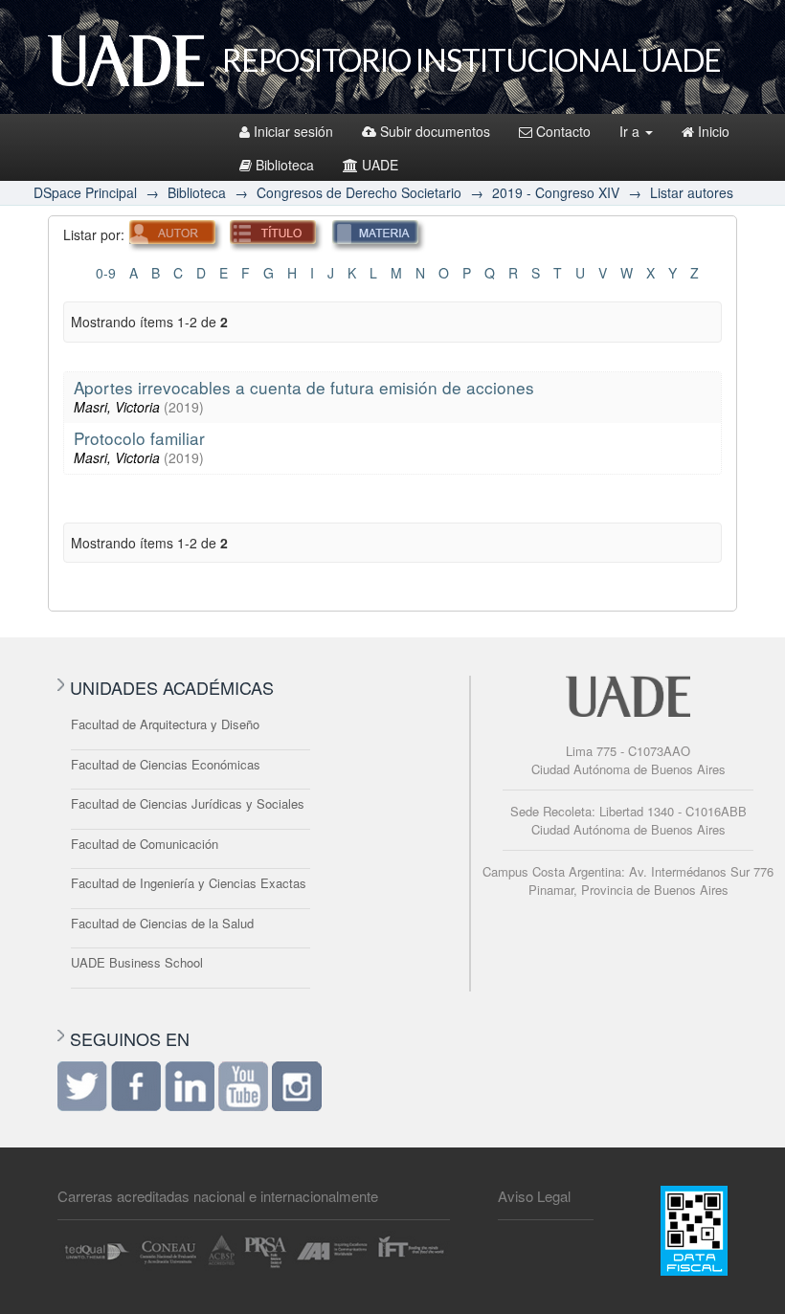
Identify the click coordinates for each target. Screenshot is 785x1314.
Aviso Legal (534, 1196)
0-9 (106, 272)
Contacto (563, 131)
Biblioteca (285, 164)
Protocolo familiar (139, 438)
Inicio (713, 131)
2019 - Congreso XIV (555, 192)
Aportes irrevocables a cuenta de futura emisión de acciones (304, 387)
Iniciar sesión (293, 131)
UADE (380, 164)
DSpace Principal (85, 192)
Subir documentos (435, 131)
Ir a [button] (631, 131)
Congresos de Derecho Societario (359, 192)
